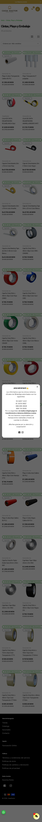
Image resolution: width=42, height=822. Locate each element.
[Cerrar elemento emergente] (37, 386)
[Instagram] (23, 432)
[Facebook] (19, 432)
